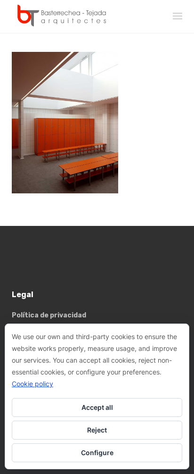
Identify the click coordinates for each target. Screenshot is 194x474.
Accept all (97, 407)
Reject (97, 430)
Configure (97, 453)
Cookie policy (32, 384)
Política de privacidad (49, 315)
